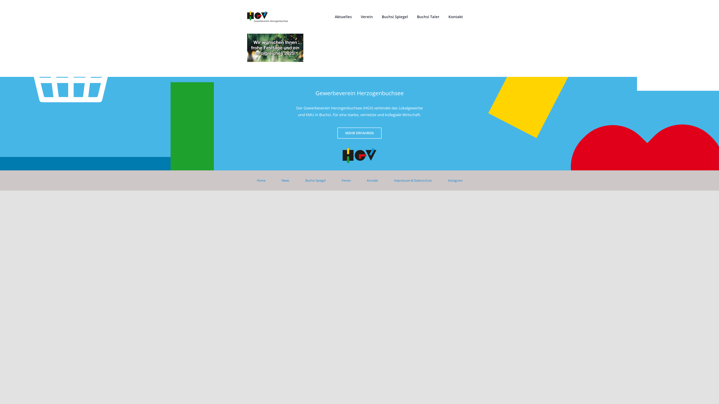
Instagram (455, 180)
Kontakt (372, 180)
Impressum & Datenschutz (413, 180)
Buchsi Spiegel (315, 180)
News (285, 180)
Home (261, 180)
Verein (346, 180)
